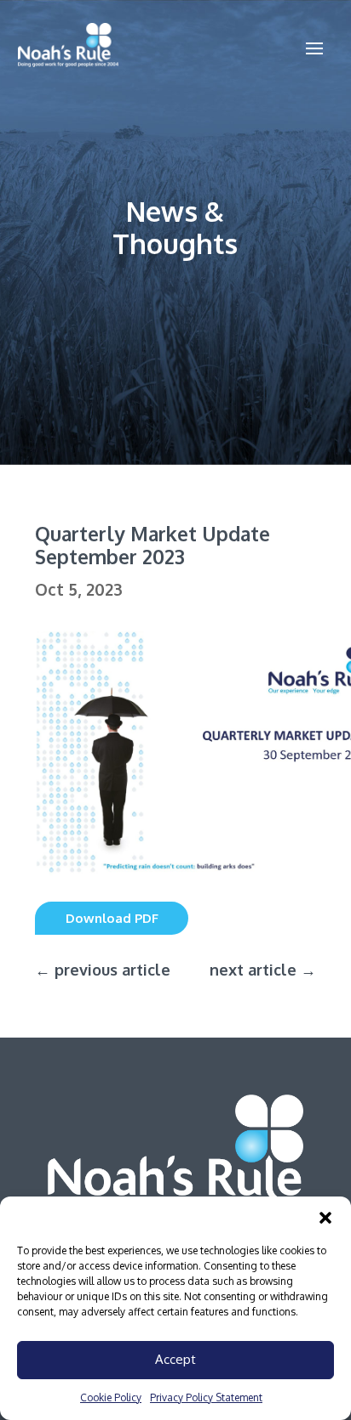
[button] (325, 1217)
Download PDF (112, 918)
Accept (175, 1359)
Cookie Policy (110, 1397)
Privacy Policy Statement (206, 1397)
